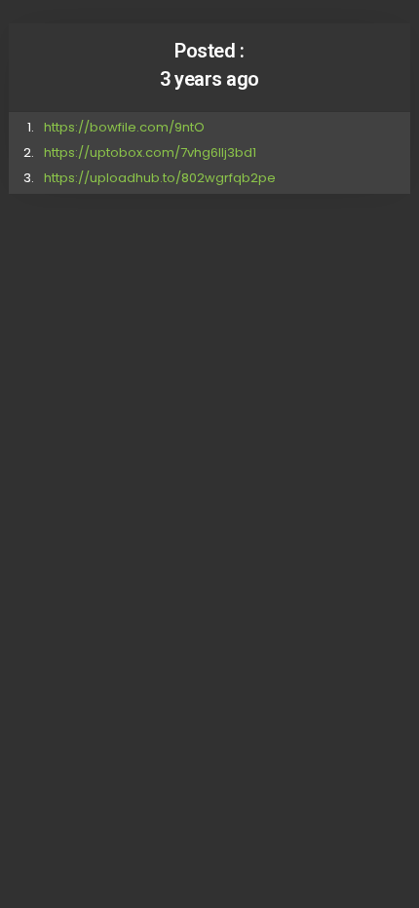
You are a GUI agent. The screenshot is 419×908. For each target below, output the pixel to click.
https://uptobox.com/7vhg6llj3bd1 (150, 152)
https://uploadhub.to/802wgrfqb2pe (160, 178)
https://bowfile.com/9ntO (124, 127)
